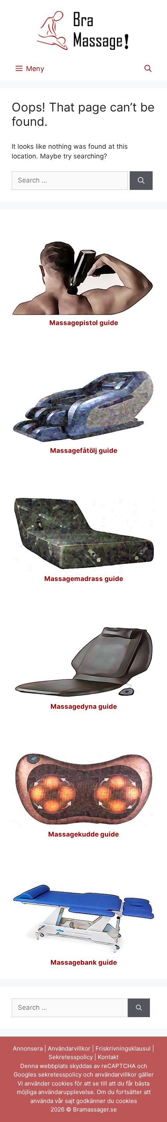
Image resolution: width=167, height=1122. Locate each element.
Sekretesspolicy (71, 1057)
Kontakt (108, 1057)
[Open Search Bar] (148, 68)
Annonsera (28, 1048)
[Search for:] (71, 180)
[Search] (141, 180)
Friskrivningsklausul (123, 1048)
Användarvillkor (69, 1048)
